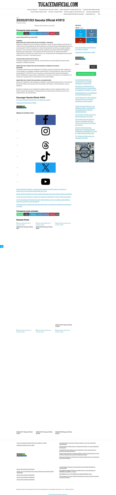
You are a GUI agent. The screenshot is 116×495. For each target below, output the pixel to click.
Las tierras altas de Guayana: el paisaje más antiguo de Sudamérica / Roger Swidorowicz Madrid (43, 197)
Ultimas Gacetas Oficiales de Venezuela (74, 14)
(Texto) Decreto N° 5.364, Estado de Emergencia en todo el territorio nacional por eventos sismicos (85, 99)
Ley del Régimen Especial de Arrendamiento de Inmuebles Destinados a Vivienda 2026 (83, 81)
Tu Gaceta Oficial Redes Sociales (91, 9)
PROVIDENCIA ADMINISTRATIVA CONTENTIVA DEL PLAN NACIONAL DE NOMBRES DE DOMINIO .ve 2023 (85, 88)
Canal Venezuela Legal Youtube (39, 11)
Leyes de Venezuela (32, 9)
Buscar (77, 64)
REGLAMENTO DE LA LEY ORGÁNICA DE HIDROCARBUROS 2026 (75, 474)
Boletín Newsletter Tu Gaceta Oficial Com (70, 9)
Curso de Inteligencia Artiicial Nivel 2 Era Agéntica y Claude (33, 100)
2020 (17, 17)
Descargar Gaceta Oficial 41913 (30, 97)
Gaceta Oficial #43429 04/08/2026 (25, 479)
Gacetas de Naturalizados (93, 11)
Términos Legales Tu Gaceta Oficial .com (74, 11)
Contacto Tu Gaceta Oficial (55, 11)
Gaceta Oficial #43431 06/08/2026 (25, 475)
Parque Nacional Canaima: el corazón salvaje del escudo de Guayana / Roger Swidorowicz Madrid (44, 194)
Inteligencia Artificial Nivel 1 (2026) (26, 103)
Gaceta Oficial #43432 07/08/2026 (25, 469)
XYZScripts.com (65, 494)
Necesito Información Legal (86, 74)
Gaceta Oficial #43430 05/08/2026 (26, 477)
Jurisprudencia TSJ (90, 14)
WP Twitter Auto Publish (53, 494)
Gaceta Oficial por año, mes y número (48, 9)
